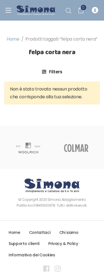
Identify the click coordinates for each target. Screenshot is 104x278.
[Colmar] (76, 148)
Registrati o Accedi (96, 10)
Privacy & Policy (63, 243)
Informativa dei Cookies (32, 255)
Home (13, 39)
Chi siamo (68, 232)
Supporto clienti (24, 243)
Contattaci (39, 232)
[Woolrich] (28, 148)
